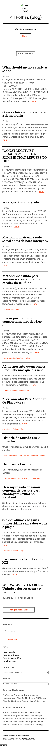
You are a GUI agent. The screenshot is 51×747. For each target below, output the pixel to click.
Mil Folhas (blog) (25, 17)
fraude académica (11, 429)
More (33, 101)
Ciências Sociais (10, 479)
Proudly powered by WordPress (16, 736)
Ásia (20, 456)
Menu (24, 36)
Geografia (28, 479)
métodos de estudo (11, 310)
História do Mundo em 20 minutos (22, 439)
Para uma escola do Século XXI (22, 560)
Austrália (27, 456)
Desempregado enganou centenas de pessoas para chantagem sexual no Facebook (21, 492)
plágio (22, 429)
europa (35, 456)
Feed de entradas (11, 655)
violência (28, 358)
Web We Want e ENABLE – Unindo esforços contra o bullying (22, 588)
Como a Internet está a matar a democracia (24, 113)
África (6, 456)
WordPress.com (27, 739)
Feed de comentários (13, 658)
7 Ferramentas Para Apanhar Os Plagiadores (24, 400)
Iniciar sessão (9, 652)
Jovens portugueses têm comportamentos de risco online (22, 321)
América (13, 456)
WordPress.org (9, 661)
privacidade (24, 390)
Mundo (42, 456)
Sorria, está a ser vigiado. (21, 202)
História (37, 479)
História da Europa (16, 464)
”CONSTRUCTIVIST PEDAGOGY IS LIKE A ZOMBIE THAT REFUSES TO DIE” (24, 156)
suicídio (20, 358)
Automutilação (9, 358)
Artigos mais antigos (20, 610)
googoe (16, 390)
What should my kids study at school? (24, 69)
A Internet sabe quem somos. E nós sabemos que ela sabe (24, 368)
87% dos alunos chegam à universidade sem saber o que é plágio (24, 523)
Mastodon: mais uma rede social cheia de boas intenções (25, 239)
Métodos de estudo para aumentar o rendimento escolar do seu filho (21, 279)
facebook (7, 390)
